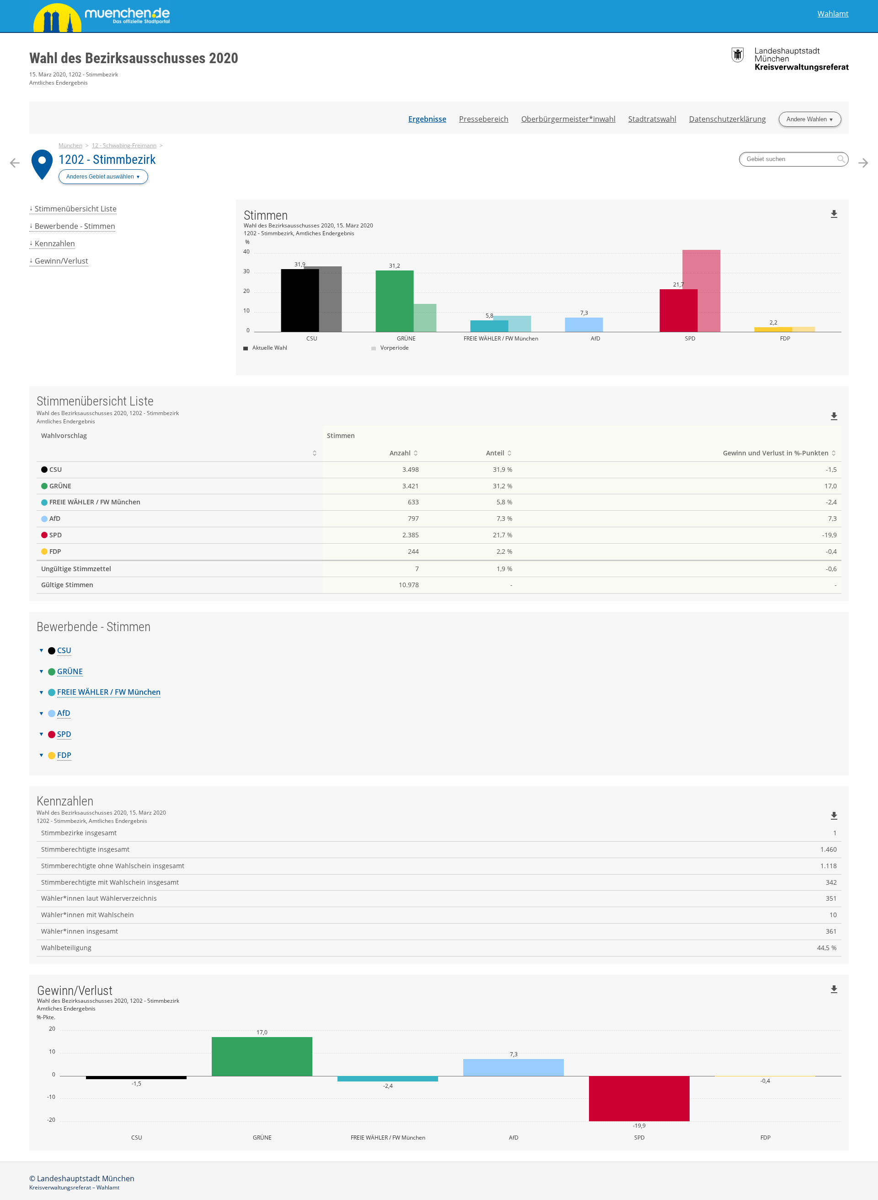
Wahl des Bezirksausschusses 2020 (133, 58)
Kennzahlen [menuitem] (55, 243)
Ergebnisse (427, 119)
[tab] (439, 651)
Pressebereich (484, 119)
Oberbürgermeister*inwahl (568, 119)
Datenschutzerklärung (727, 119)
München (70, 145)
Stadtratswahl (652, 119)
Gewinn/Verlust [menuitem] (61, 261)
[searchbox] (794, 159)
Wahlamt (833, 14)
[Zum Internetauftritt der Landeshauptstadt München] (234, 16)
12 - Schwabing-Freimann (124, 145)
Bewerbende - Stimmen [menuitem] (75, 226)
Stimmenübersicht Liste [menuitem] (76, 209)
